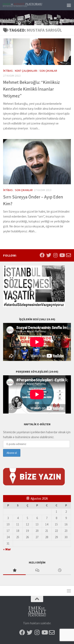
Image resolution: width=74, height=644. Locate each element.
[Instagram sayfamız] (55, 255)
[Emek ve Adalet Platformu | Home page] (29, 5)
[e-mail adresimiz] (68, 255)
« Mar (7, 549)
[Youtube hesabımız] (61, 255)
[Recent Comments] (37, 570)
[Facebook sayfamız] (42, 255)
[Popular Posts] (14, 570)
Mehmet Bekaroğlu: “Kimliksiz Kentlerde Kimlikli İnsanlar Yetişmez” (31, 89)
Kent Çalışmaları (26, 71)
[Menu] (69, 5)
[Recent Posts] (59, 570)
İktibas (8, 71)
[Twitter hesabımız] (48, 255)
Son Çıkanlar (48, 71)
